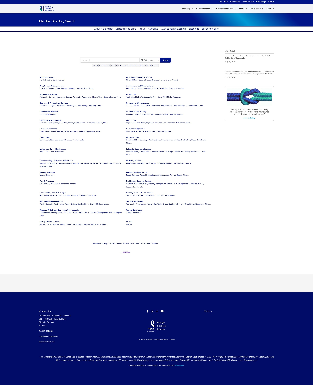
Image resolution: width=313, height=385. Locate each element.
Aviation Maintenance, (92, 224)
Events (241, 9)
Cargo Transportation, (75, 224)
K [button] (120, 65)
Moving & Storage (47, 172)
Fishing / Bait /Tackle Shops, (157, 204)
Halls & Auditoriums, (47, 88)
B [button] (99, 65)
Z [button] (157, 65)
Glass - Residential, (198, 140)
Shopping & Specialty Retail (51, 201)
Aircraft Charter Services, (49, 224)
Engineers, (150, 123)
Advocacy (186, 9)
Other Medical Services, (49, 140)
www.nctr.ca (179, 366)
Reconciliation (235, 2)
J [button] (118, 65)
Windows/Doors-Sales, (157, 140)
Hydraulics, (44, 166)
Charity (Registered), (145, 88)
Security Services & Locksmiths (139, 193)
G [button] (111, 65)
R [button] (138, 65)
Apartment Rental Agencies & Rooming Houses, (185, 184)
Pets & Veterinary (47, 181)
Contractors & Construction (137, 103)
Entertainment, (61, 88)
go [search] (166, 60)
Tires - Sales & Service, (107, 97)
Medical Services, (65, 140)
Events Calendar (115, 244)
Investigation (170, 195)
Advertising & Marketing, (135, 163)
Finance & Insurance (48, 129)
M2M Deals (127, 244)
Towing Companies (134, 210)
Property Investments (134, 187)
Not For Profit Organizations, (165, 88)
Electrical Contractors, (169, 106)
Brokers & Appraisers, (87, 131)
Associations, (131, 88)
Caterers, (82, 195)
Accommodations (47, 77)
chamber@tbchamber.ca (48, 336)
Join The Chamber (150, 244)
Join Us (142, 29)
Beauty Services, (132, 175)
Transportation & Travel (49, 222)
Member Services (203, 9)
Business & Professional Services (54, 103)
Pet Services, (45, 184)
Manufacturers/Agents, (48, 163)
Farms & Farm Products (169, 80)
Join (220, 2)
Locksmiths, (159, 195)
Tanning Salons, (176, 175)
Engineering (131, 120)
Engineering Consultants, (136, 123)
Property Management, (157, 184)
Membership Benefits (126, 29)
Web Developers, (115, 213)
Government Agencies (135, 129)
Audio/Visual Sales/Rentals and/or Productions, (144, 97)
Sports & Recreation (134, 201)
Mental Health (78, 140)
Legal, (52, 106)
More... (91, 88)
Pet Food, (54, 184)
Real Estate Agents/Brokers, (137, 184)
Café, (89, 195)
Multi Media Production (172, 97)
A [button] (97, 65)
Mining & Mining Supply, (135, 80)
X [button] (152, 65)
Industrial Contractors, (151, 106)
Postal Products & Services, (159, 114)
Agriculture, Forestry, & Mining (139, 77)
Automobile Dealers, (64, 97)
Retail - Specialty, (46, 204)
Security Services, (133, 195)
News (226, 2)
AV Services (131, 94)
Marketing (153, 29)
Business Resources (224, 9)
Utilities (129, 222)
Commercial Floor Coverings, (162, 152)
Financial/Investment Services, (51, 131)
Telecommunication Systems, (51, 213)
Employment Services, (76, 123)
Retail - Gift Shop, (96, 204)
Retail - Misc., (59, 204)
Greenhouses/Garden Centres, (179, 140)
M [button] (125, 65)
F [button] (109, 65)
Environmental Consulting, (165, 123)
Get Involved (255, 9)
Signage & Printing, (166, 163)
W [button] (150, 65)
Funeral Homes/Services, (149, 175)
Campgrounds (58, 80)
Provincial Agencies (164, 131)
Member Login (261, 2)
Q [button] (135, 65)
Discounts (194, 29)
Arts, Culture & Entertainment (52, 86)
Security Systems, (147, 195)
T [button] (142, 65)
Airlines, (63, 224)
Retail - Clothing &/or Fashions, (77, 204)
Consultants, (44, 106)
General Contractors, (134, 106)
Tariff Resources (248, 2)
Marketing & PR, (152, 163)
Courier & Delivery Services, (137, 114)
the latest (230, 50)
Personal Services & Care (136, 172)
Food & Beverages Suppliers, (67, 195)
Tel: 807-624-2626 (46, 331)
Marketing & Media (134, 161)
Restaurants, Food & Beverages (53, 193)
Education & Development (50, 120)
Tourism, (129, 204)
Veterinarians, (64, 184)
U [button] (145, 65)
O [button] (130, 65)
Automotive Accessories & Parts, (85, 97)
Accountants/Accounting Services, (68, 106)
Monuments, (165, 175)
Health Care (44, 137)
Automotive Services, (48, 97)
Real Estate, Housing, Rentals (138, 181)
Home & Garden (132, 137)
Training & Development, (49, 123)
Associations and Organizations (139, 86)
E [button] (106, 65)
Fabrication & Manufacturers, (110, 163)
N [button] (128, 65)
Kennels (73, 184)
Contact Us (137, 244)
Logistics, (202, 152)
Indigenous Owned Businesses (53, 149)
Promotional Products (182, 163)
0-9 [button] (94, 65)
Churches (180, 88)
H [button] (114, 65)
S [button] (140, 65)
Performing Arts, (139, 204)
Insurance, (74, 131)
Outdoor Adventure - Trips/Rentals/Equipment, (187, 204)
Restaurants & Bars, (47, 195)
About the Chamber (103, 29)
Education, (63, 123)
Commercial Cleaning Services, (186, 152)
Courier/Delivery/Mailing (136, 111)
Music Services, (82, 88)
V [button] (147, 65)
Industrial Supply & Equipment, (138, 152)
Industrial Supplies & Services (138, 149)
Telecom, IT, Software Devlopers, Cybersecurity (59, 210)
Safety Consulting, (89, 106)
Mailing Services (176, 114)
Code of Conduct (210, 29)
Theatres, (71, 88)
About (268, 9)
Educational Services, (94, 123)
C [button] (102, 65)
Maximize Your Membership (173, 29)
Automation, (180, 123)
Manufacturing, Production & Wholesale (56, 161)
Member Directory (100, 244)
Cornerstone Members (49, 111)
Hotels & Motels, (46, 80)
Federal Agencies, (149, 131)
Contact (271, 2)
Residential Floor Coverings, (137, 140)
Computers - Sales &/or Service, (75, 213)
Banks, (66, 131)
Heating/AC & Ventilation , (188, 106)
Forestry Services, (152, 80)
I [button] (116, 65)
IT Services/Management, (98, 213)
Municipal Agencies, (133, 131)
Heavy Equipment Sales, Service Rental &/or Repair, (78, 163)
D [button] (104, 65)
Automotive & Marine (48, 94)
